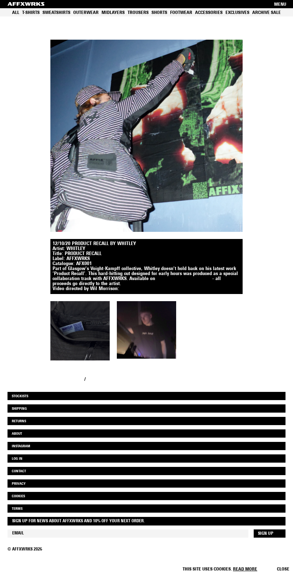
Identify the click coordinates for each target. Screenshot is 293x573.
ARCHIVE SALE (266, 12)
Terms (17, 509)
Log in (17, 459)
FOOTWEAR (181, 12)
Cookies (18, 496)
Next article (99, 379)
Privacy (18, 484)
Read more (245, 569)
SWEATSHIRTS (56, 12)
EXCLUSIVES (237, 12)
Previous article (66, 379)
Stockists (20, 396)
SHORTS (159, 12)
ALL (15, 12)
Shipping (19, 409)
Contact (19, 471)
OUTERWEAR (86, 12)
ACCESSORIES (209, 12)
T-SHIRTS (31, 12)
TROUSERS (138, 12)
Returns (19, 421)
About (17, 434)
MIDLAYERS (113, 12)
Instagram (21, 446)
